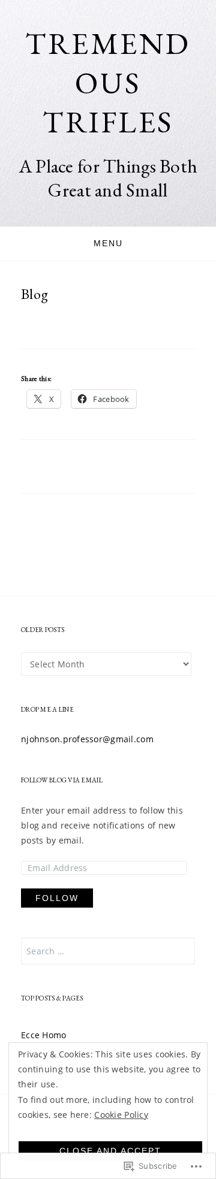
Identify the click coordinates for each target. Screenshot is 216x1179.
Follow (57, 898)
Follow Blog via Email (62, 780)
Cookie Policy (121, 1114)
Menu (108, 243)
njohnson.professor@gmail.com (87, 739)
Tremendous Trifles (108, 82)
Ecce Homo (44, 1035)
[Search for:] (108, 951)
